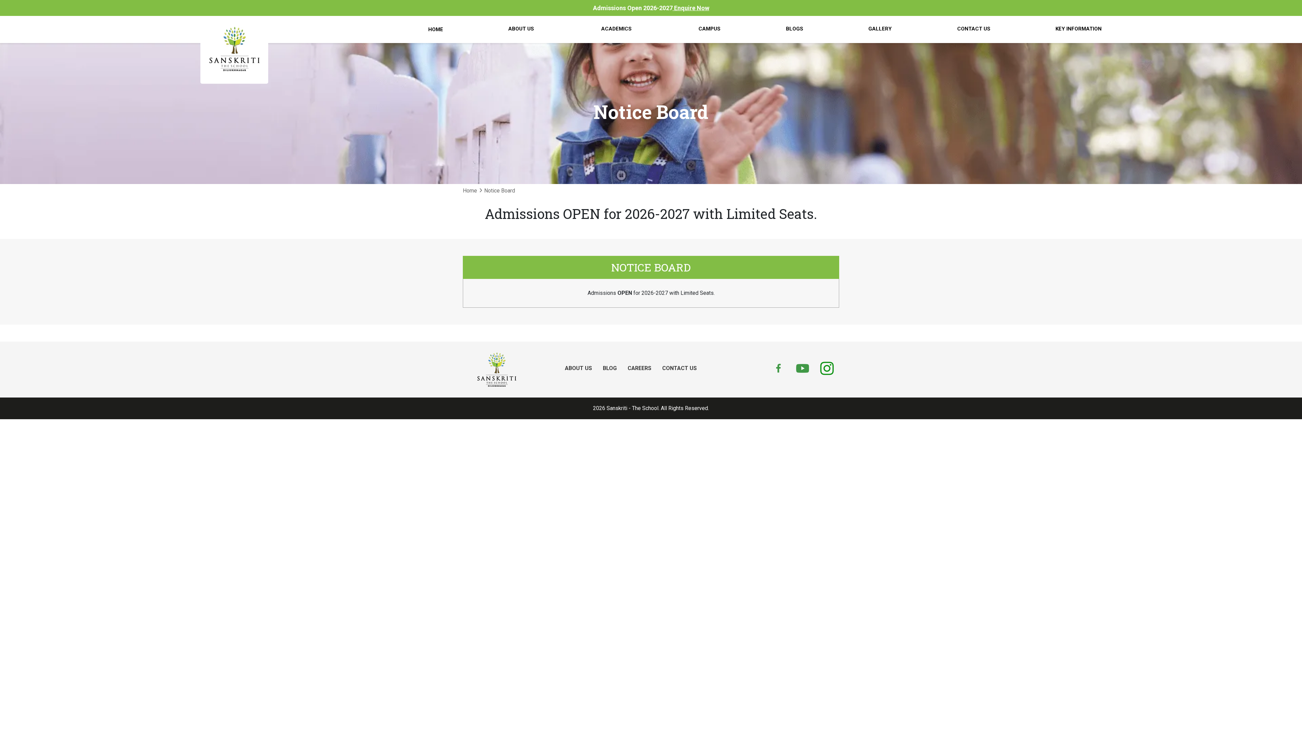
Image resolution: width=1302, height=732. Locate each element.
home (435, 29)
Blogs (794, 29)
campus (709, 29)
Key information (1079, 29)
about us (521, 29)
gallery (880, 29)
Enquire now (691, 8)
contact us (973, 29)
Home (470, 190)
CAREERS (639, 368)
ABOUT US (578, 368)
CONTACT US (679, 368)
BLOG (610, 368)
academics (616, 29)
